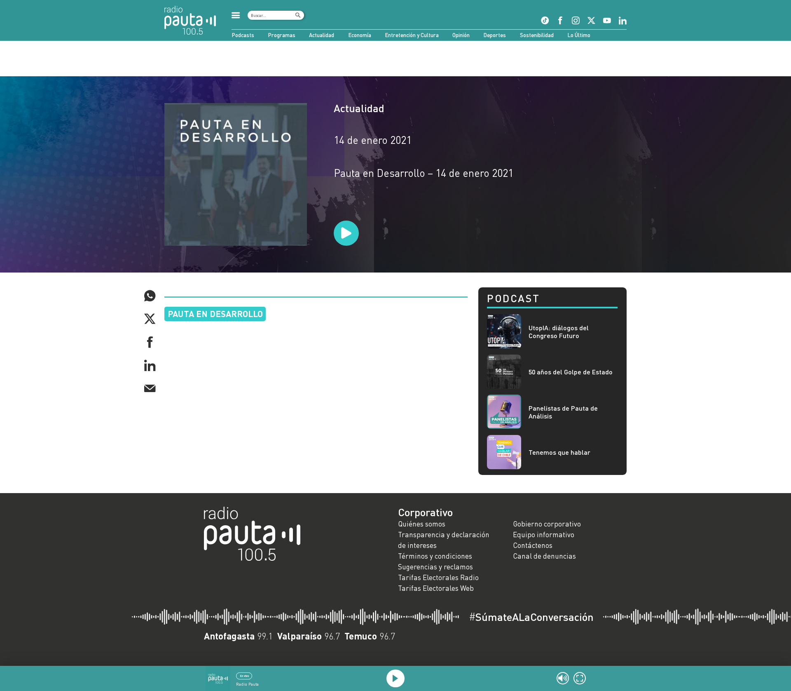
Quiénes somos (421, 523)
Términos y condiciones (435, 556)
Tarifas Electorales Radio (438, 577)
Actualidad (321, 35)
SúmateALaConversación (531, 616)
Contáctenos (532, 545)
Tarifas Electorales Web (436, 588)
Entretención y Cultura (412, 35)
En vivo (244, 675)
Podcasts (243, 35)
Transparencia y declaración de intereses (443, 540)
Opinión (461, 35)
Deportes (494, 35)
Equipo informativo (543, 534)
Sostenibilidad (537, 35)
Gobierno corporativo (547, 523)
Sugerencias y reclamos (435, 566)
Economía (359, 35)
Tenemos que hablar (559, 452)
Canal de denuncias (544, 556)
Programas (281, 35)
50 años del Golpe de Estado (571, 372)
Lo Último (578, 35)
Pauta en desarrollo (215, 313)
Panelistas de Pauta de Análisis (563, 412)
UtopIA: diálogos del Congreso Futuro (559, 331)
